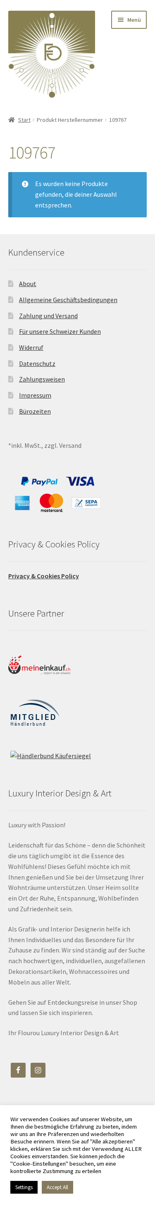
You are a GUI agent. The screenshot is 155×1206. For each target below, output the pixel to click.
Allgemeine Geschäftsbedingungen (68, 300)
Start (24, 119)
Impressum (35, 395)
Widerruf (31, 347)
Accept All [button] (57, 1187)
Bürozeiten (35, 411)
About (27, 283)
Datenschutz (37, 363)
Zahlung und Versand (48, 316)
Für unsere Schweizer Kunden (60, 331)
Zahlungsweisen (42, 379)
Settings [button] (24, 1187)
